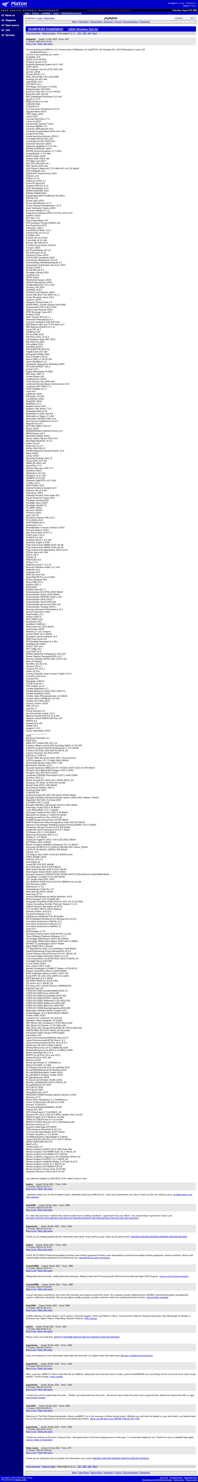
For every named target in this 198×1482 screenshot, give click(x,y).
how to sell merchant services (173, 1276)
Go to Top (164, 1478)
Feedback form (176, 1478)
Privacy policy (191, 1480)
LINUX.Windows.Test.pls (71, 13)
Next (94, 33)
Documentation (130, 22)
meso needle (56, 1376)
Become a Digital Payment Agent (137, 1355)
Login (182, 3)
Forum (56, 13)
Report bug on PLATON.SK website (157, 1480)
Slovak (193, 6)
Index (27, 13)
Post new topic (33, 33)
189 (89, 33)
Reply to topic (48, 33)
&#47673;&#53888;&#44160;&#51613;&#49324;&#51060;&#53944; (87, 1337)
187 (79, 33)
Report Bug (96, 22)
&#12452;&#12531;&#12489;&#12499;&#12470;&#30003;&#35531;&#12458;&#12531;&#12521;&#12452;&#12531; (82, 1218)
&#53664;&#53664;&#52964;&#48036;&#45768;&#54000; (159, 1236)
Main (74, 22)
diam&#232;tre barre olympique (94, 1257)
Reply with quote (45, 44)
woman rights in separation (39, 1440)
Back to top (31, 44)
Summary (108, 22)
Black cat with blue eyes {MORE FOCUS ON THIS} (115, 1418)
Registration (191, 3)
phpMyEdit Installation (45, 29)
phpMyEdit (46, 13)
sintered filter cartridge (157, 1297)
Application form (190, 1478)
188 (84, 33)
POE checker (90, 1318)
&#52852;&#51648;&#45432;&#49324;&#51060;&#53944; (121, 1458)
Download (145, 22)
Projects (35, 13)
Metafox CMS (20, 1480)
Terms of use (178, 1480)
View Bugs (84, 22)
